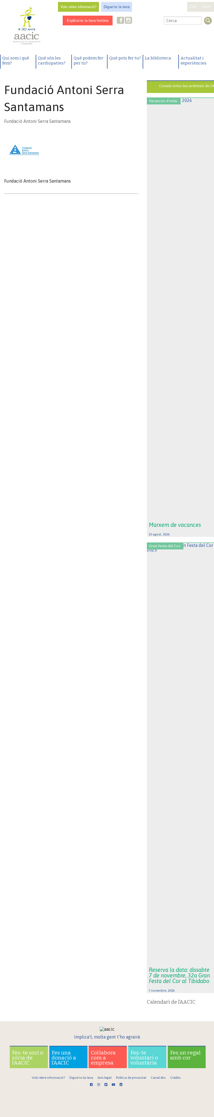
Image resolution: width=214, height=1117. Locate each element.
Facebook (120, 21)
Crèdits (175, 1078)
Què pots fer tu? (125, 58)
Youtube (146, 21)
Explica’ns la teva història (87, 20)
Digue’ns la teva (117, 7)
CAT (193, 7)
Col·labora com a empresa (103, 1057)
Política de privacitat (131, 1078)
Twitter (137, 21)
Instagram (129, 21)
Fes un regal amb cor (185, 1055)
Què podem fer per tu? (88, 61)
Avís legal (104, 1078)
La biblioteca (158, 58)
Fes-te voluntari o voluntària (144, 1057)
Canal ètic (158, 1078)
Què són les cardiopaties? (51, 61)
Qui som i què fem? (15, 61)
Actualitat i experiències (193, 61)
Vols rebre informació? (78, 7)
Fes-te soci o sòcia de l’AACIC (27, 1057)
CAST (206, 7)
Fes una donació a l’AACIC (64, 1057)
